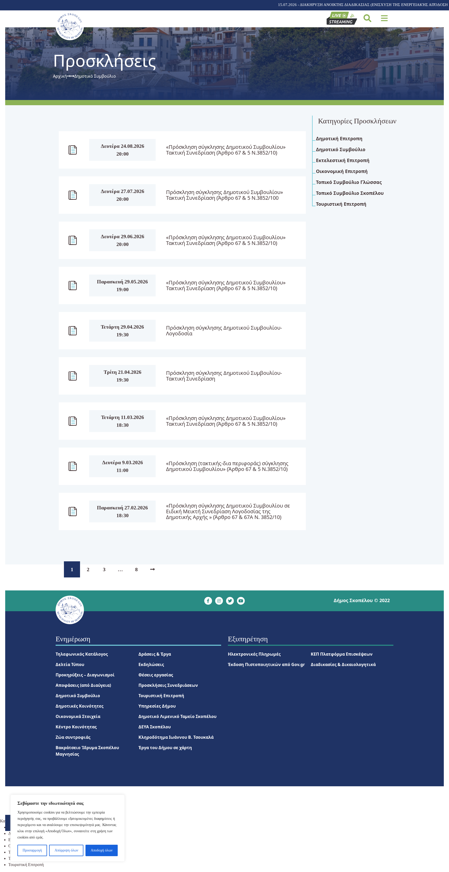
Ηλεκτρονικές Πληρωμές (254, 654)
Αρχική (60, 76)
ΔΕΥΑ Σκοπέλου (154, 727)
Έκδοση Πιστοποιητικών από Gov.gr (266, 664)
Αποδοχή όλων (102, 850)
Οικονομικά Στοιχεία (78, 716)
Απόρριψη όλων (66, 850)
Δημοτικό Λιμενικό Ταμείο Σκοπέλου (177, 716)
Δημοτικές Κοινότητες (79, 706)
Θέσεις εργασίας (155, 675)
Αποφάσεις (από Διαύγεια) (83, 685)
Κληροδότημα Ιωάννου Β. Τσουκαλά (176, 737)
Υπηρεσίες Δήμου (157, 706)
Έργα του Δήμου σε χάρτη (165, 747)
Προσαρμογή (32, 850)
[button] (384, 18)
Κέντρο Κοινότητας (76, 727)
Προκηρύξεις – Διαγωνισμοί (85, 675)
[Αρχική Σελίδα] (70, 26)
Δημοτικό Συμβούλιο (78, 695)
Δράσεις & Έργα (154, 654)
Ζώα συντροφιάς (73, 737)
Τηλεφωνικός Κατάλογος (82, 654)
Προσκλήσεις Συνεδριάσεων (168, 685)
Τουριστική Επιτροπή (161, 695)
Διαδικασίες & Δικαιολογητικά (343, 664)
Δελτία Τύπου (70, 664)
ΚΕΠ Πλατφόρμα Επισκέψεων (342, 654)
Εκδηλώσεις (151, 664)
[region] (67, 828)
